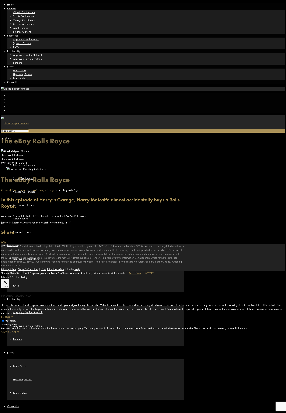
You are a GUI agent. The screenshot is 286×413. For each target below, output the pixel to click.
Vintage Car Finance (24, 20)
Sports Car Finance (23, 16)
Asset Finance (20, 27)
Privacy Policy (8, 269)
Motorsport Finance (23, 24)
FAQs (16, 47)
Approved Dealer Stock (26, 39)
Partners (17, 62)
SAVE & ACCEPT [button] (10, 332)
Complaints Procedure (52, 269)
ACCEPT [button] (149, 273)
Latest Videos (20, 78)
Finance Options (22, 31)
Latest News (19, 70)
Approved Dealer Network (28, 55)
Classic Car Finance (24, 12)
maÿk (77, 269)
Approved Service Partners (27, 58)
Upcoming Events (22, 74)
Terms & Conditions (28, 269)
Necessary (10, 320)
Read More (135, 273)
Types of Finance (22, 43)
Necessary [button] (7, 316)
